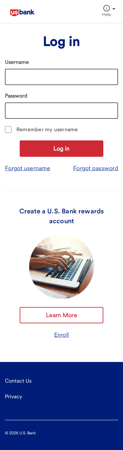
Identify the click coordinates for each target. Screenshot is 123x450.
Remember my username (47, 130)
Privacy (13, 396)
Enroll (61, 334)
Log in (61, 148)
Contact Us (18, 381)
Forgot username (27, 168)
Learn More (61, 315)
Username (17, 62)
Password (16, 96)
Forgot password (95, 168)
